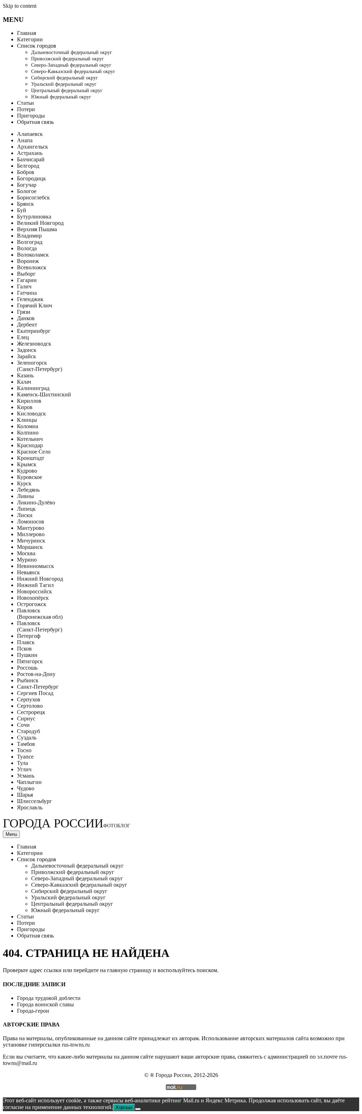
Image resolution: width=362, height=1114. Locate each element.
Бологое (26, 191)
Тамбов (26, 744)
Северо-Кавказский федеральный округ (73, 71)
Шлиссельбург (34, 801)
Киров (25, 407)
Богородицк (31, 178)
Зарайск (26, 356)
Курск (24, 483)
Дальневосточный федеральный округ (71, 52)
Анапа (25, 140)
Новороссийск (34, 591)
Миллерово (31, 534)
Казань (25, 375)
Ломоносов (30, 522)
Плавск (26, 642)
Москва (26, 553)
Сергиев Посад (35, 693)
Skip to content (19, 6)
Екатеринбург (34, 331)
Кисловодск (31, 414)
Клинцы (27, 420)
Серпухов (28, 699)
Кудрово (27, 471)
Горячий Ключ (34, 306)
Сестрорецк (31, 712)
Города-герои (33, 1011)
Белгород (28, 166)
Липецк (26, 509)
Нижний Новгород (40, 579)
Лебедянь (28, 490)
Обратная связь (35, 122)
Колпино (28, 433)
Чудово (25, 788)
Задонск (26, 350)
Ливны (25, 496)
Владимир (29, 236)
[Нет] (138, 1109)
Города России (66, 823)
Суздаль (26, 738)
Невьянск (28, 572)
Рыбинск (28, 680)
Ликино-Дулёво (36, 502)
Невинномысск (35, 566)
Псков (24, 649)
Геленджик (30, 299)
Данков (26, 318)
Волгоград (29, 242)
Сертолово (30, 706)
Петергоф (28, 636)
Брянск (25, 204)
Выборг (26, 274)
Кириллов (29, 401)
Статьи (25, 103)
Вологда (27, 248)
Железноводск (34, 344)
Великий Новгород (40, 223)
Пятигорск (30, 661)
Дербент (27, 325)
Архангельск (32, 147)
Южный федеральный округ (61, 97)
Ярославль (29, 807)
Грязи (23, 312)
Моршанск (30, 547)
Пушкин (27, 655)
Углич (24, 769)
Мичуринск (31, 541)
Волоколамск (33, 255)
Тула (22, 763)
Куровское (29, 477)
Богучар (26, 185)
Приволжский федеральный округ (67, 58)
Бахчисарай (31, 159)
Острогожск (31, 604)
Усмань (25, 776)
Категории (30, 39)
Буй (21, 210)
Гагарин (27, 280)
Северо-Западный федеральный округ (71, 65)
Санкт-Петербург (38, 687)
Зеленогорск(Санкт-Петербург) (39, 366)
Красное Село (34, 452)
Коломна (27, 426)
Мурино (27, 560)
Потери (26, 109)
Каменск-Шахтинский (44, 394)
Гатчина (27, 293)
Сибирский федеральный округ (64, 77)
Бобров (25, 172)
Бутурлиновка (34, 217)
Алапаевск (30, 134)
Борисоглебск (33, 197)
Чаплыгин (29, 782)
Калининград (33, 388)
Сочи (23, 725)
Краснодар (30, 445)
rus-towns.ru (76, 1045)
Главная (26, 33)
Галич (24, 286)
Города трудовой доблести (49, 998)
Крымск (26, 464)
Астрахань (29, 153)
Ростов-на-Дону (36, 674)
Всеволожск (31, 267)
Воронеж (28, 261)
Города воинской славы (45, 1004)
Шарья (25, 795)
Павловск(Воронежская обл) (40, 613)
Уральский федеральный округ (64, 84)
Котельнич (30, 439)
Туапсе (25, 757)
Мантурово (30, 528)
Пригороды (31, 116)
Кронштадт (30, 458)
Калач (24, 382)
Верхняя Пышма (37, 229)
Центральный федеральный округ (67, 90)
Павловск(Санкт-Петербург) (39, 626)
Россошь (27, 668)
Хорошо (124, 1107)
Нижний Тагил (35, 585)
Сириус (26, 718)
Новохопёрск (33, 598)
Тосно (24, 750)
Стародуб (28, 731)
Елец (23, 337)
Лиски (25, 515)
